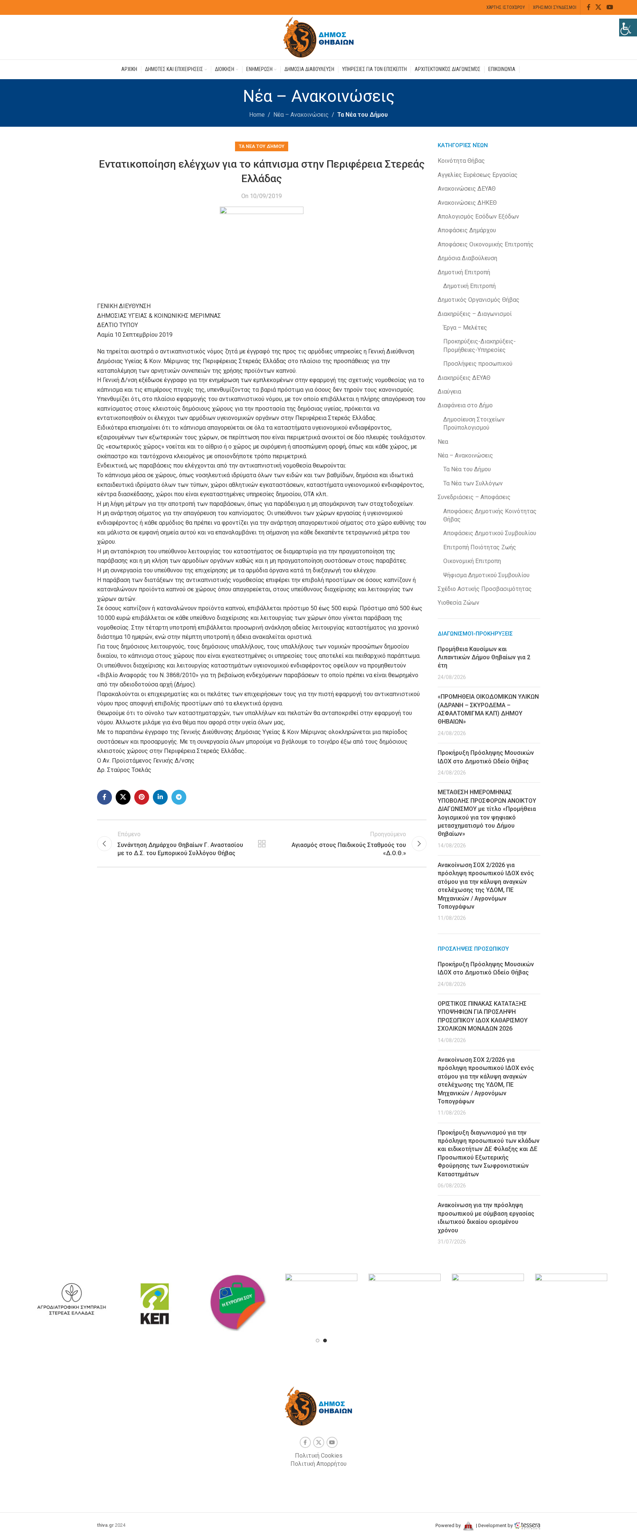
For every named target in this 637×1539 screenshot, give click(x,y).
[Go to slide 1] (317, 1340)
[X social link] (598, 7)
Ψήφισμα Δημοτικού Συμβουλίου (486, 575)
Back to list (262, 843)
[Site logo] (318, 36)
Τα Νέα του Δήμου (362, 114)
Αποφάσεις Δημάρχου (467, 230)
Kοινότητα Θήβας (461, 160)
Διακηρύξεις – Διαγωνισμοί (475, 313)
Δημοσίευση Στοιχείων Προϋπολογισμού (474, 423)
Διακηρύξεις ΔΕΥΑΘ (464, 377)
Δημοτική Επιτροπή (464, 272)
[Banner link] (71, 1301)
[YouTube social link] (609, 7)
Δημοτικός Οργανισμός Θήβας (478, 299)
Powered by (448, 1525)
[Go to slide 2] (325, 1340)
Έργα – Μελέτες (465, 327)
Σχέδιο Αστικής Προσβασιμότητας (485, 588)
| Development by (494, 1525)
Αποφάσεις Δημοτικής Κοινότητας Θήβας (490, 515)
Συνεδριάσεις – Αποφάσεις (474, 497)
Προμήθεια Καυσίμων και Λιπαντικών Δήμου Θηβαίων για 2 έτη (484, 657)
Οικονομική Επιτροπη (472, 561)
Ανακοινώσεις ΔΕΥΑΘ (467, 188)
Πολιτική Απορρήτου (318, 1463)
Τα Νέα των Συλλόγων (473, 483)
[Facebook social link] (588, 7)
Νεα (443, 441)
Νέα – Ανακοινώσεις (301, 114)
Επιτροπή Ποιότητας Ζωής (479, 547)
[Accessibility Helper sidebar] (628, 27)
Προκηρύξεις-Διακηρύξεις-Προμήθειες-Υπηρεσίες (479, 345)
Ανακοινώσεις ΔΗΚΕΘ (467, 202)
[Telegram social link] (178, 797)
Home (257, 114)
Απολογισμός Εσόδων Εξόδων (478, 216)
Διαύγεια (449, 391)
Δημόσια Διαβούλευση (467, 258)
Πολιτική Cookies (318, 1455)
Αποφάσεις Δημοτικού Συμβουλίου (489, 533)
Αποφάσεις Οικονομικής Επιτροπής (486, 244)
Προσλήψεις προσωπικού (477, 363)
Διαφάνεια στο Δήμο (465, 405)
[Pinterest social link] (141, 797)
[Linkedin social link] (160, 797)
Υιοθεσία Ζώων (458, 602)
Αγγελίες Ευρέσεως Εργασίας (478, 174)
